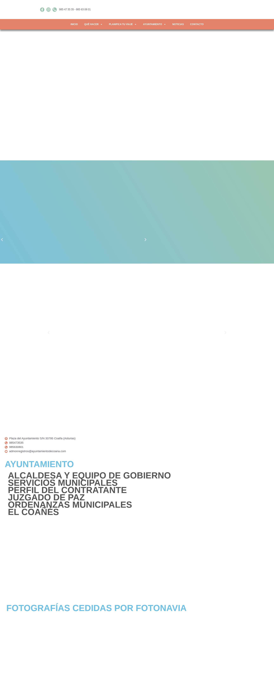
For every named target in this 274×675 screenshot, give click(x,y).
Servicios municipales (63, 482)
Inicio (74, 24)
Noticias (178, 24)
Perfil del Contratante (67, 490)
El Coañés (33, 512)
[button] (2, 240)
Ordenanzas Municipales (70, 504)
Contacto (197, 24)
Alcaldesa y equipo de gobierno (89, 475)
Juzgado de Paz (46, 497)
